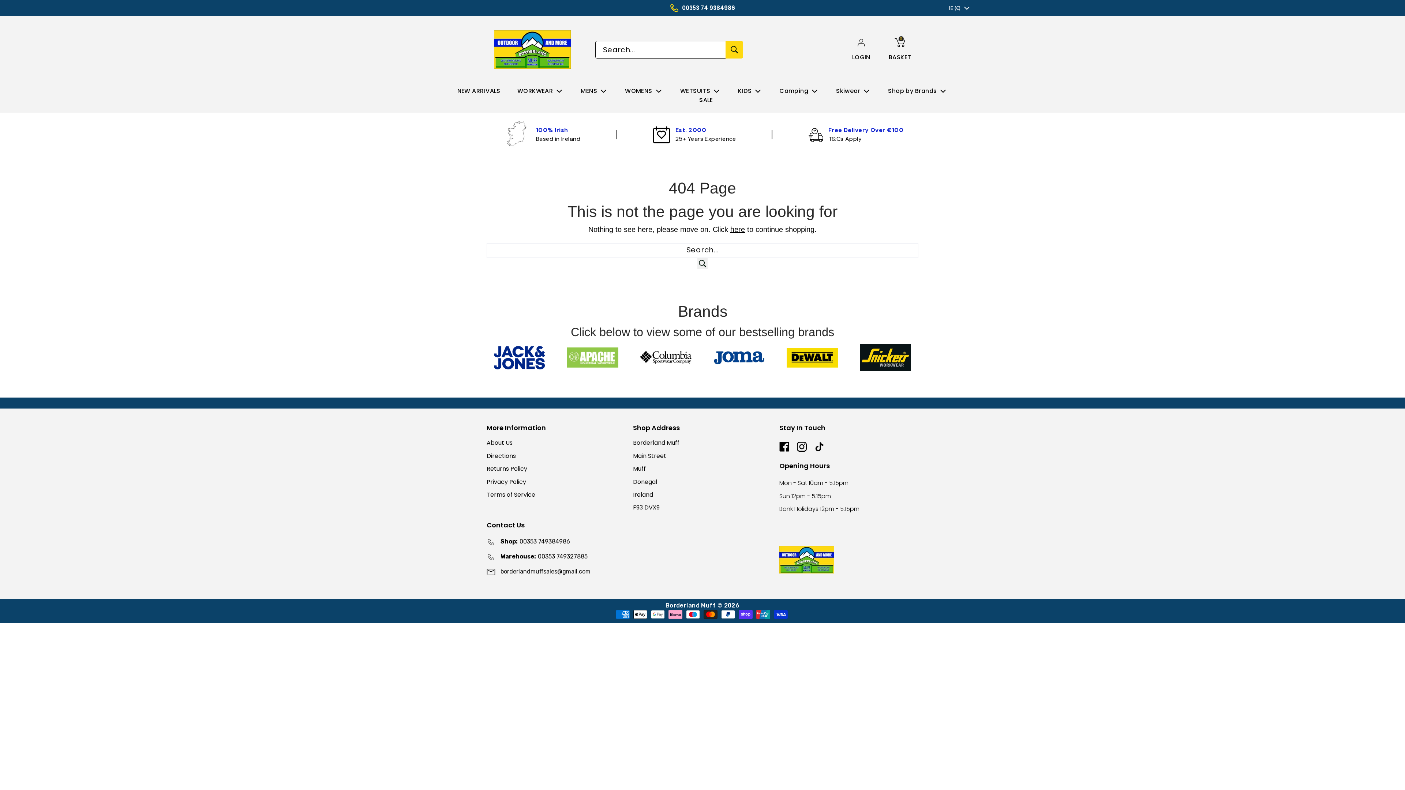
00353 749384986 (535, 541)
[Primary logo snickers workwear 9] (885, 357)
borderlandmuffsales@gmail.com (546, 571)
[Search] (734, 50)
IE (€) (954, 8)
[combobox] (660, 50)
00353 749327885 (544, 556)
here (737, 229)
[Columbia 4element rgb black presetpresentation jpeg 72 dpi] (666, 357)
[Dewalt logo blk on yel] (812, 358)
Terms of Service (511, 494)
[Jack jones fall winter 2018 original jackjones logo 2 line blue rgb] (519, 357)
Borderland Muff (656, 443)
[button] (861, 57)
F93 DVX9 (646, 507)
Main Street (649, 456)
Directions (501, 456)
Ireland (643, 494)
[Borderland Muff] (533, 49)
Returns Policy (507, 468)
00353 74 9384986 (708, 8)
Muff (639, 468)
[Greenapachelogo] (593, 357)
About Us (500, 443)
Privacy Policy (506, 482)
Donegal (645, 482)
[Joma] (739, 357)
